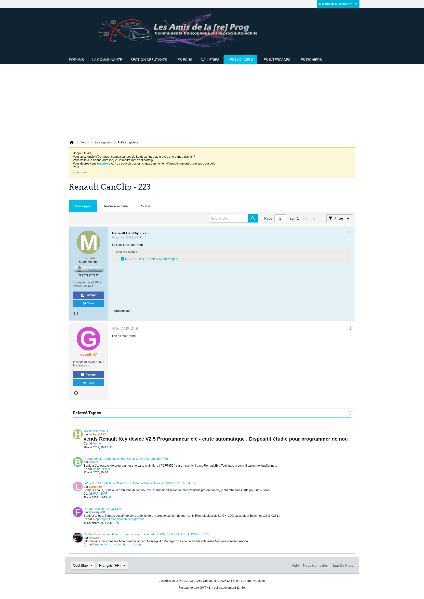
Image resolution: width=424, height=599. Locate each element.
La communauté (107, 60)
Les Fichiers (310, 60)
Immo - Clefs (101, 469)
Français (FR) (110, 565)
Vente (97, 443)
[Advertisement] (212, 100)
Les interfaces (276, 60)
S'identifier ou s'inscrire (335, 4)
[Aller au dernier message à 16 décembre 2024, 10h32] (117, 523)
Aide (295, 565)
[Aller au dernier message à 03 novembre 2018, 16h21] (111, 447)
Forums (76, 60)
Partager (91, 294)
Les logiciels (240, 60)
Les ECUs (183, 60)
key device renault (96, 431)
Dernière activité (115, 206)
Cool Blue (80, 565)
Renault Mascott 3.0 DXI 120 (103, 509)
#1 (349, 232)
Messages (83, 206)
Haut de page (342, 565)
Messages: (80, 286)
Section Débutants (149, 60)
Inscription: (80, 282)
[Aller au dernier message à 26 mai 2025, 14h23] (110, 497)
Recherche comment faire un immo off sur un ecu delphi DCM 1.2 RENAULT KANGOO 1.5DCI (146, 534)
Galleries (209, 60)
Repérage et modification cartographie (119, 519)
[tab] (83, 206)
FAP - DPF (100, 493)
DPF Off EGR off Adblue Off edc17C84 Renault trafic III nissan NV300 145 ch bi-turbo (140, 483)
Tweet (90, 303)
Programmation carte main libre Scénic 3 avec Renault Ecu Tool (126, 458)
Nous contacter (315, 565)
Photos (145, 206)
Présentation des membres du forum (117, 544)
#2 (349, 328)
